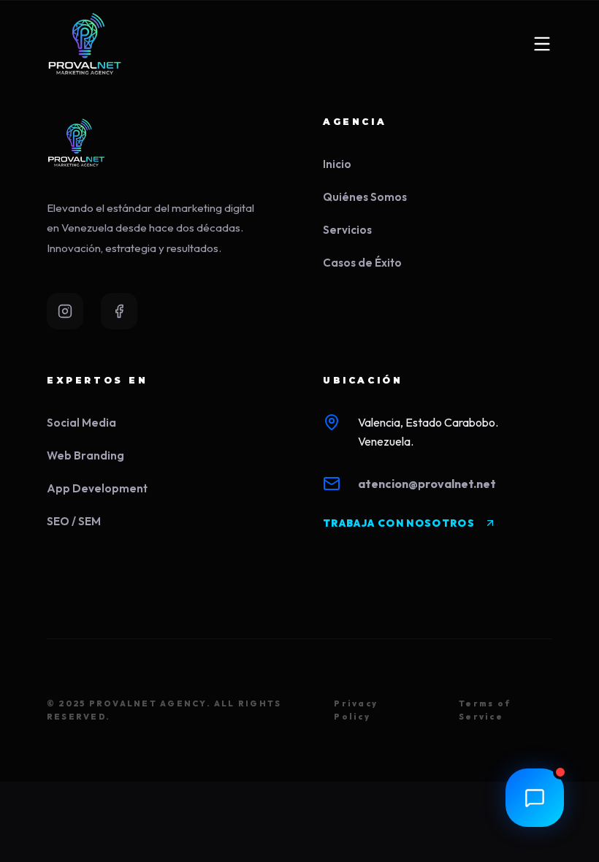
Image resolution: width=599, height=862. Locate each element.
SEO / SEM (74, 521)
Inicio (337, 164)
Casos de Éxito (362, 263)
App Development (97, 488)
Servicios (347, 230)
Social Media (81, 423)
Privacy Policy (356, 710)
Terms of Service (485, 710)
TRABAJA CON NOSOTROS (399, 523)
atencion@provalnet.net (427, 483)
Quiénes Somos (365, 197)
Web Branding (85, 455)
